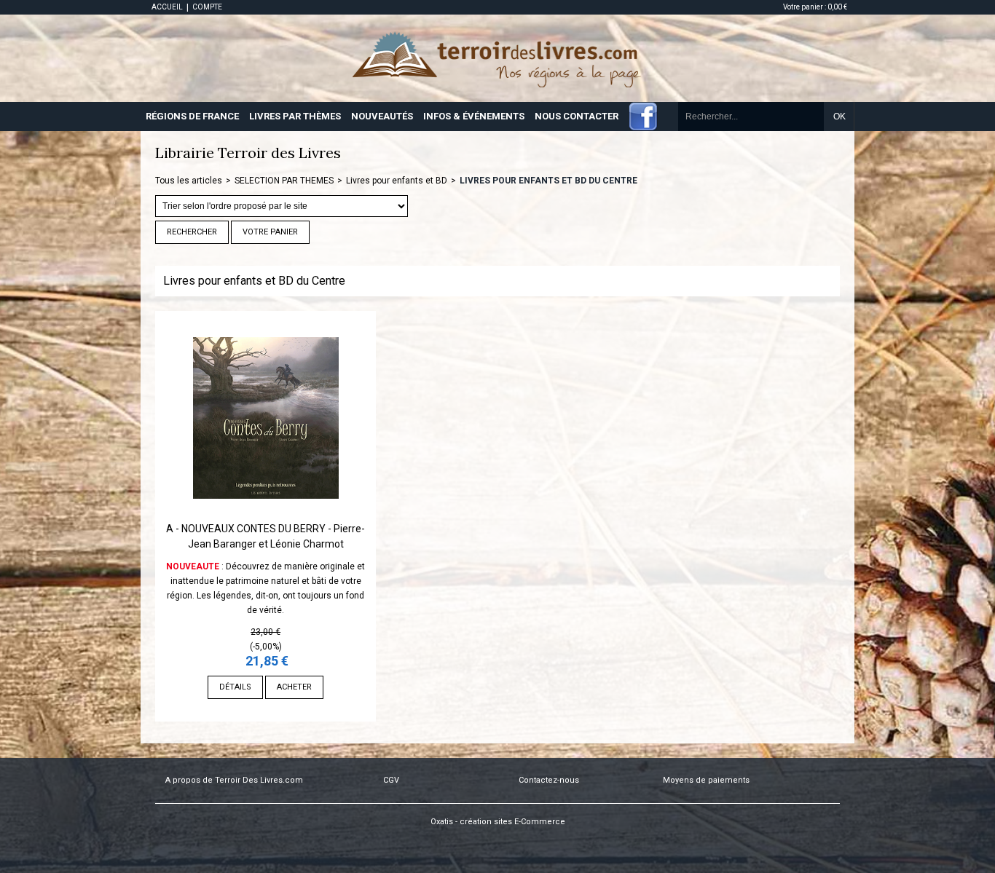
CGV (391, 780)
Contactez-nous (549, 780)
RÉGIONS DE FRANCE (192, 116)
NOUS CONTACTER (576, 116)
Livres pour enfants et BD (396, 180)
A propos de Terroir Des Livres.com (234, 780)
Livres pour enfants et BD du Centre (548, 180)
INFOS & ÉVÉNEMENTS (473, 116)
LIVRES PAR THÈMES (295, 116)
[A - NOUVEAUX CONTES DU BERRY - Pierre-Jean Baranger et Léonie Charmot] (266, 514)
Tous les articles (188, 180)
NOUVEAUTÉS (382, 116)
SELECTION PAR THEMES (284, 180)
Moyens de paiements (706, 780)
